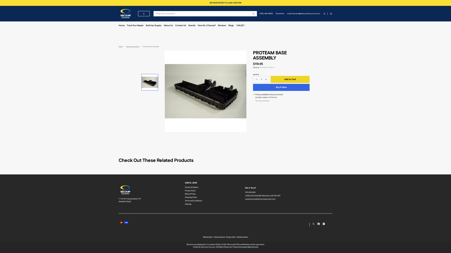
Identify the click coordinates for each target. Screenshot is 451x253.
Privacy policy (231, 237)
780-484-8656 (250, 192)
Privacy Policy (190, 190)
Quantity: (256, 75)
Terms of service (219, 237)
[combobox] (205, 13)
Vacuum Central (132, 199)
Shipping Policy (191, 197)
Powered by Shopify (125, 201)
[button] (324, 13)
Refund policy (208, 237)
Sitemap (188, 204)
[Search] (254, 13)
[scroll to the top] (448, 250)
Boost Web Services (250, 247)
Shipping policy (242, 237)
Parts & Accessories (132, 47)
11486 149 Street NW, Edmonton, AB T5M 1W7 (263, 195)
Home (121, 47)
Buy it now (281, 87)
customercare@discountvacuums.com (260, 199)
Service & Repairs (191, 187)
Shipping (256, 67)
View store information (262, 101)
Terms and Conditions (193, 200)
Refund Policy (190, 194)
